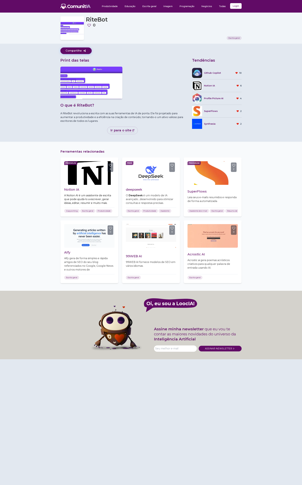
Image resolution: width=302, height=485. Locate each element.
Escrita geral (149, 6)
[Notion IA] (89, 173)
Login (236, 6)
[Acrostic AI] (212, 236)
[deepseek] (151, 173)
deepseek (134, 189)
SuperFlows (197, 191)
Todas (222, 6)
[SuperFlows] (212, 173)
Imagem (168, 6)
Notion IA (71, 189)
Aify (67, 252)
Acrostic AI (196, 254)
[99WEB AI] (151, 236)
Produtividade (110, 6)
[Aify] (89, 236)
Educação (130, 6)
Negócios (206, 6)
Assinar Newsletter (218, 348)
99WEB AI (134, 256)
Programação (186, 6)
